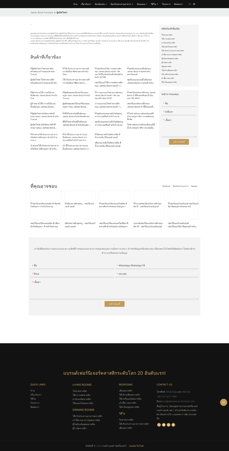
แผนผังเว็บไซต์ (135, 446)
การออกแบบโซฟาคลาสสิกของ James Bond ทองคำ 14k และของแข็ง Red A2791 (109, 105)
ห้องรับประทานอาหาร (181, 186)
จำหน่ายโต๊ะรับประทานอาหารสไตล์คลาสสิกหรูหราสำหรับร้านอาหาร (44, 147)
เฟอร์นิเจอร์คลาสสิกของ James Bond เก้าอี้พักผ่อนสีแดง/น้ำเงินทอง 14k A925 (140, 105)
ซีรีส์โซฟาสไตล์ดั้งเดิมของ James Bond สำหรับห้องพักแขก (76, 123)
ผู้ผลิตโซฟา (62, 12)
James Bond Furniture (41, 12)
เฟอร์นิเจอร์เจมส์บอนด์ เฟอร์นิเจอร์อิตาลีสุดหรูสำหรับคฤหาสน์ (182, 225)
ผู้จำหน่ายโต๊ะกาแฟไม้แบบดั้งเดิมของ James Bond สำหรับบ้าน (42, 105)
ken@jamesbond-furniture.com (178, 401)
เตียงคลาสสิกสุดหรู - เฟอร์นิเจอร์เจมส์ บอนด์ (80, 225)
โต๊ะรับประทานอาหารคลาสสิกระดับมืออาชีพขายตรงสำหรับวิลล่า (76, 81)
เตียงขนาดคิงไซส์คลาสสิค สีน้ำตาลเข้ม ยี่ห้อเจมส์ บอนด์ (108, 144)
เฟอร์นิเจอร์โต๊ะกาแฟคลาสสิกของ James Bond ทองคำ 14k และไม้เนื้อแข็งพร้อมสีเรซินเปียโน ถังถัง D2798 (109, 84)
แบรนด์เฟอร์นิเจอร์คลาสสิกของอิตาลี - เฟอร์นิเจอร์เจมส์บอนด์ (148, 225)
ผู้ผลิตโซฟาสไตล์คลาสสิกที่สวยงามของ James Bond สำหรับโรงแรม (43, 126)
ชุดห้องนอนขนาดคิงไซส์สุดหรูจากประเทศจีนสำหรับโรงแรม (109, 123)
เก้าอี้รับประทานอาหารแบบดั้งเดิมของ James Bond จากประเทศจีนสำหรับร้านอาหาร (76, 147)
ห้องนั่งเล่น (166, 186)
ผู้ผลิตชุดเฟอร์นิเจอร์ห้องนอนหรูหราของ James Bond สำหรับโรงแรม (76, 105)
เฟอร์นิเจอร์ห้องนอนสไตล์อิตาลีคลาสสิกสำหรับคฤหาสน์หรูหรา (113, 225)
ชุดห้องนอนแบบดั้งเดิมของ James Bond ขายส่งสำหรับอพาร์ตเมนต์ (140, 81)
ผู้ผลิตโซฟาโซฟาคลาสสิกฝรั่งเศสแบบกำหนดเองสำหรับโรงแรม (44, 81)
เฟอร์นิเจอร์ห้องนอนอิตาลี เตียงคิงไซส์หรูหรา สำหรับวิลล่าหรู (45, 225)
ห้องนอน (194, 186)
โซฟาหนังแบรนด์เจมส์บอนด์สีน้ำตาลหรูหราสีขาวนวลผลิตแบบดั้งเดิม (141, 126)
